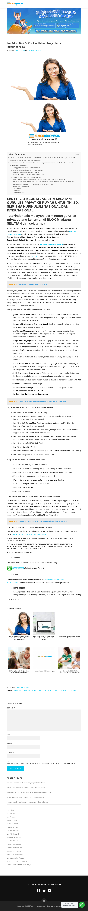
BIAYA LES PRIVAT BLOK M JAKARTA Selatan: (27, 177)
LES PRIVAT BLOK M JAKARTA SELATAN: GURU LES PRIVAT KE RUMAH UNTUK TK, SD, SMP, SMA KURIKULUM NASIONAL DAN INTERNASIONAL (43, 159)
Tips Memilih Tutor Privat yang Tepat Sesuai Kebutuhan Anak (29, 792)
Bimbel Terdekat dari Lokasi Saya (19, 865)
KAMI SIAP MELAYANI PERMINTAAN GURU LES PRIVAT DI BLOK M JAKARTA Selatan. (39, 180)
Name (10, 734)
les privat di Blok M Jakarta (51, 244)
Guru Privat (11, 813)
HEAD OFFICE (20, 193)
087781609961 (18, 568)
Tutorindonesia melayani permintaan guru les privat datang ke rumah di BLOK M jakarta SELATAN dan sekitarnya (42, 164)
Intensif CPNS (12, 820)
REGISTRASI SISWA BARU (21, 186)
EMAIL (18, 191)
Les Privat (10, 810)
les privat (35, 256)
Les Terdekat (11, 817)
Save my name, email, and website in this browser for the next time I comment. (42, 763)
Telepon (18, 188)
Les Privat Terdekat (14, 841)
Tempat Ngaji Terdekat (15, 854)
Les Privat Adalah (13, 834)
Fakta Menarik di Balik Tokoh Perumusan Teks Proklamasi (27, 802)
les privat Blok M (59, 690)
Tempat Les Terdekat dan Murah (18, 861)
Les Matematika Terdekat (16, 858)
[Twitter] (49, 890)
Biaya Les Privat (12, 827)
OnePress (50, 906)
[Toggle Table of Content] (76, 154)
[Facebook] (38, 890)
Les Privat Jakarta (13, 831)
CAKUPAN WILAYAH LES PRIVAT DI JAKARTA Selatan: (29, 175)
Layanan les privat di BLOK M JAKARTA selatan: (27, 170)
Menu (79, 4)
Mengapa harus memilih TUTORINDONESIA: (27, 168)
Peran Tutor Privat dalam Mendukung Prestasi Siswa (26, 788)
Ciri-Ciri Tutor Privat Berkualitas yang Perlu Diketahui (26, 783)
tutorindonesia (34, 50)
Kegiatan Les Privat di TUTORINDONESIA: (26, 172)
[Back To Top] (44, 901)
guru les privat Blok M (23, 690)
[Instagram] (44, 890)
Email (10, 743)
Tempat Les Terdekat (14, 851)
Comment (12, 708)
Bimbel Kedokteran (14, 844)
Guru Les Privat (22, 688)
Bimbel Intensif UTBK (14, 848)
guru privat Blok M (42, 690)
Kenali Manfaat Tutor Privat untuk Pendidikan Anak (25, 797)
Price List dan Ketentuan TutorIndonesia (29, 534)
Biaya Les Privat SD (13, 837)
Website (10, 752)
